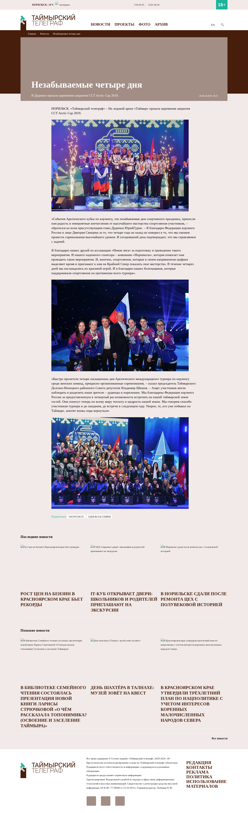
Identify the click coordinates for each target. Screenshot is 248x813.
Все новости (219, 738)
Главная (32, 33)
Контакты (199, 767)
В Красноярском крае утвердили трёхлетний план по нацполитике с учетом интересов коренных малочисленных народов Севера (192, 704)
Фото (144, 24)
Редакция (198, 762)
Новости (100, 24)
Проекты (124, 24)
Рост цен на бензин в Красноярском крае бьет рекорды (52, 599)
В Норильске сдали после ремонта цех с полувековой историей (194, 599)
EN (213, 24)
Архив (161, 24)
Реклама (197, 772)
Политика (199, 776)
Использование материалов (206, 784)
